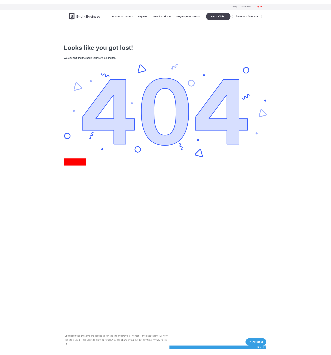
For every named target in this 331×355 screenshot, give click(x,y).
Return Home (75, 162)
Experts (142, 16)
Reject (260, 347)
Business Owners (122, 16)
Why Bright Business (188, 16)
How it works (160, 16)
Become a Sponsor (247, 16)
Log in (259, 7)
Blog (235, 7)
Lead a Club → (218, 16)
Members (246, 7)
